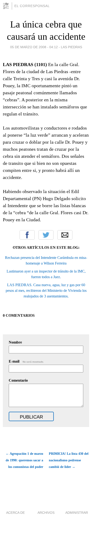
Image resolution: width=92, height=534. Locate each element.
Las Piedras (71, 47)
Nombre (15, 342)
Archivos (46, 512)
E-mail (26, 361)
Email (64, 235)
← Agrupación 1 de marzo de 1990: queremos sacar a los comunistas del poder (24, 460)
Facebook (27, 235)
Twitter (46, 235)
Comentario (18, 380)
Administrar (76, 512)
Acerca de (15, 512)
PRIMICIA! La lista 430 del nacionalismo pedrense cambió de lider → (68, 460)
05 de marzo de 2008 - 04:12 (34, 47)
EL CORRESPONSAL (32, 6)
